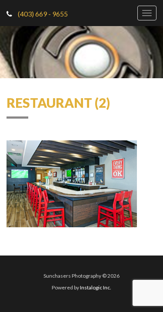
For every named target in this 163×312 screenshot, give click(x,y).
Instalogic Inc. (95, 287)
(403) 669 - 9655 (42, 14)
